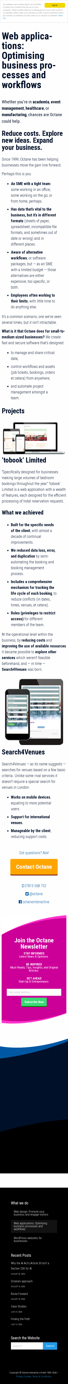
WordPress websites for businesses (28, 1239)
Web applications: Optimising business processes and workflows (30, 1226)
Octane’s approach (22, 1281)
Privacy (19, 1376)
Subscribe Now (34, 1002)
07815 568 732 (35, 886)
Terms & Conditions (41, 1376)
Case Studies (18, 1306)
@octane (36, 894)
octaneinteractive (36, 902)
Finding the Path (20, 1319)
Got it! (54, 5)
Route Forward (19, 1294)
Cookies (27, 1376)
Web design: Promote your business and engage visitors (31, 1213)
